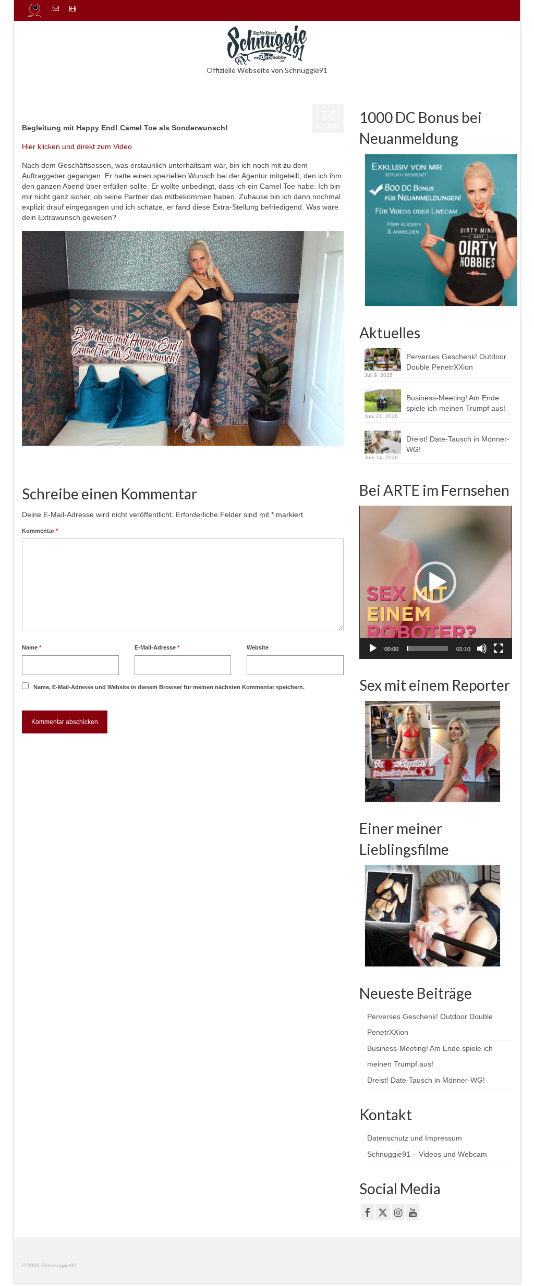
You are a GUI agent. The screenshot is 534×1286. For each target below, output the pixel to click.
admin (46, 112)
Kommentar (40, 531)
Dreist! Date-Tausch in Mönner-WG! (457, 444)
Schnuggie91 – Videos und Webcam (427, 1154)
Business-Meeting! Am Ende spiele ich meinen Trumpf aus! (456, 403)
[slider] (427, 648)
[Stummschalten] (482, 648)
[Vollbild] (498, 648)
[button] (435, 582)
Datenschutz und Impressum (414, 1138)
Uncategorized (131, 112)
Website (258, 647)
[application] (435, 582)
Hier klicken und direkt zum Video (77, 146)
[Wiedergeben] (373, 648)
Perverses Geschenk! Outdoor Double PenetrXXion (456, 361)
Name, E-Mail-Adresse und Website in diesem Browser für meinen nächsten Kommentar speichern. (169, 687)
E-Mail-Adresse (157, 647)
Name (31, 647)
